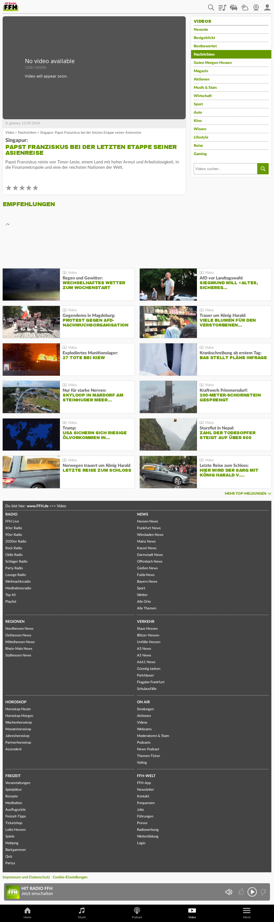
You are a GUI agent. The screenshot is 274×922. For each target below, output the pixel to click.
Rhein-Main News (18, 649)
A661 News (146, 662)
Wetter (245, 5)
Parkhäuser (145, 675)
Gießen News (147, 568)
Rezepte (11, 796)
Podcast (137, 917)
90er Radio (13, 535)
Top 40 (10, 595)
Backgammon (15, 850)
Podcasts (144, 742)
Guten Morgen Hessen (213, 63)
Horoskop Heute (18, 709)
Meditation (13, 803)
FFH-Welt (146, 776)
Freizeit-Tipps (15, 816)
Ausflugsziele (15, 810)
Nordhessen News (19, 629)
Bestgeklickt (204, 38)
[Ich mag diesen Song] (241, 892)
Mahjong (11, 843)
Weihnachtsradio (18, 581)
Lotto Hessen (15, 830)
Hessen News (147, 521)
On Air (143, 702)
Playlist (222, 5)
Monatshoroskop (18, 729)
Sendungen (145, 709)
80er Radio (13, 528)
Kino (198, 121)
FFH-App (144, 783)
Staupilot (234, 5)
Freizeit (13, 776)
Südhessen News (18, 655)
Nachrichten (27, 133)
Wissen (200, 129)
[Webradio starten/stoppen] (252, 892)
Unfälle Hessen (148, 642)
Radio (11, 514)
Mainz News (146, 541)
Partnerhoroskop (18, 742)
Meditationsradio (18, 588)
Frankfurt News (149, 528)
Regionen (15, 622)
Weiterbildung (147, 836)
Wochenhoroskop (18, 722)
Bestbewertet (205, 46)
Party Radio (14, 568)
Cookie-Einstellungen (70, 877)
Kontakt (143, 796)
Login (141, 843)
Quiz (8, 856)
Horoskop (15, 702)
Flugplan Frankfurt (151, 682)
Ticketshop (13, 823)
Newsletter (145, 790)
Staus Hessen (147, 629)
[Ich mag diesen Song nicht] (262, 892)
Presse (142, 823)
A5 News (144, 655)
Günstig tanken (148, 669)
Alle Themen (146, 608)
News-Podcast (148, 749)
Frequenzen (146, 803)
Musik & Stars (205, 88)
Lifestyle (201, 137)
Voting (142, 763)
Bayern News (147, 581)
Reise (198, 146)
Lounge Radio (15, 575)
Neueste (201, 30)
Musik (82, 917)
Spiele (9, 836)
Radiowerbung (148, 830)
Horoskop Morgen (19, 716)
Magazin (201, 71)
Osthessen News (18, 635)
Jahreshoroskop (17, 736)
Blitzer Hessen (148, 635)
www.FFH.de (37, 506)
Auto (198, 112)
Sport (198, 104)
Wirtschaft (203, 96)
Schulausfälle (147, 689)
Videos (142, 722)
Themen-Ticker (148, 756)
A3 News (144, 649)
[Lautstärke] (228, 892)
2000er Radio (15, 541)
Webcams (144, 729)
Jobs (140, 810)
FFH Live (12, 521)
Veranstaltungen (17, 783)
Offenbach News (149, 561)
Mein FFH (267, 5)
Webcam (256, 5)
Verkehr (145, 622)
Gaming (200, 154)
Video (9, 133)
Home (27, 917)
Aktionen (202, 79)
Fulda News (146, 575)
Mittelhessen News (20, 642)
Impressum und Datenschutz (26, 877)
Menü (246, 917)
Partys (10, 863)
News (142, 514)
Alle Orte (144, 602)
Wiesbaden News (150, 535)
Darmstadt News (150, 555)
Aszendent (13, 749)
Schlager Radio (16, 561)
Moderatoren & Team (153, 736)
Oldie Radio (13, 555)
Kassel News (147, 548)
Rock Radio (13, 548)
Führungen (145, 816)
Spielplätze (13, 790)
